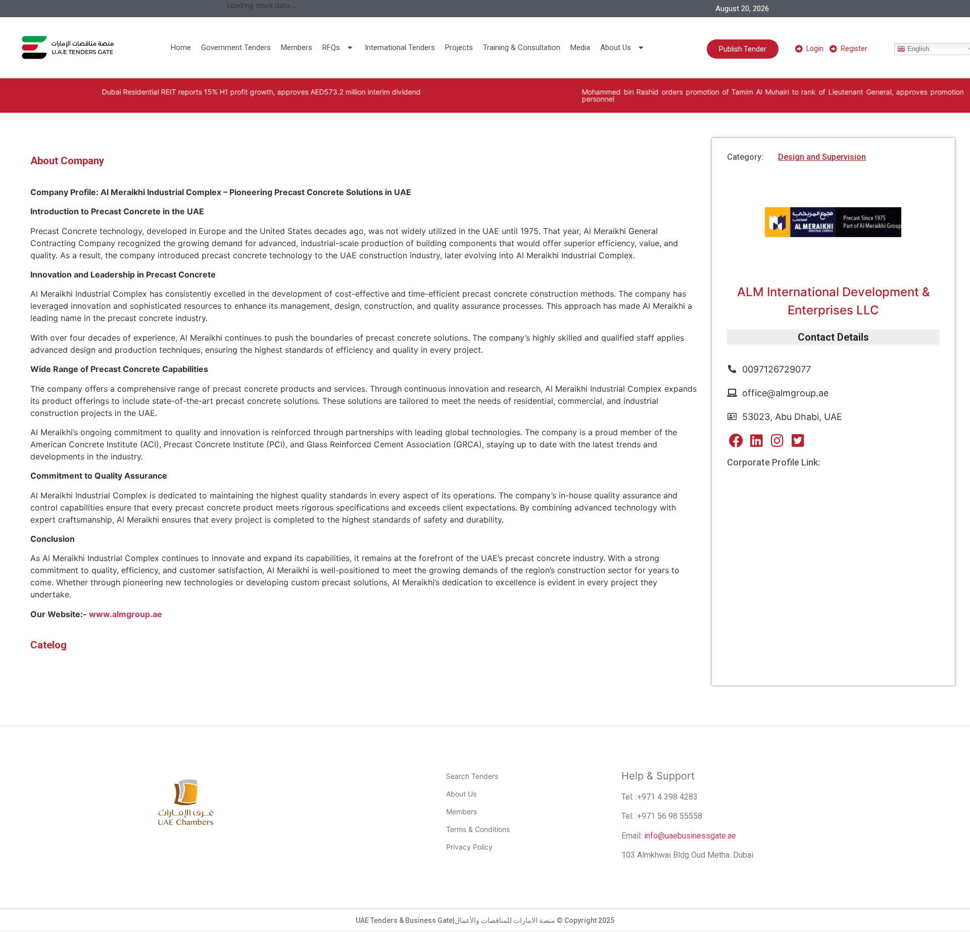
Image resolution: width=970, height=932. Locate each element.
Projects (459, 47)
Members (296, 47)
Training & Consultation (521, 47)
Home (181, 47)
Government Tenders (236, 47)
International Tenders (400, 47)
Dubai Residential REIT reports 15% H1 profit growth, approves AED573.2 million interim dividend (223, 91)
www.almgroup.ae (125, 614)
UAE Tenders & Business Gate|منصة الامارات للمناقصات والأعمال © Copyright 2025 (485, 920)
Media (580, 47)
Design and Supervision (822, 157)
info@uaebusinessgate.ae (690, 836)
